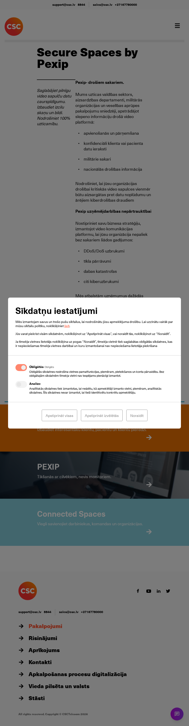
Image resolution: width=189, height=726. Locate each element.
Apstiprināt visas (59, 415)
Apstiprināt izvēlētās (102, 415)
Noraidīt (137, 415)
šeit (66, 325)
